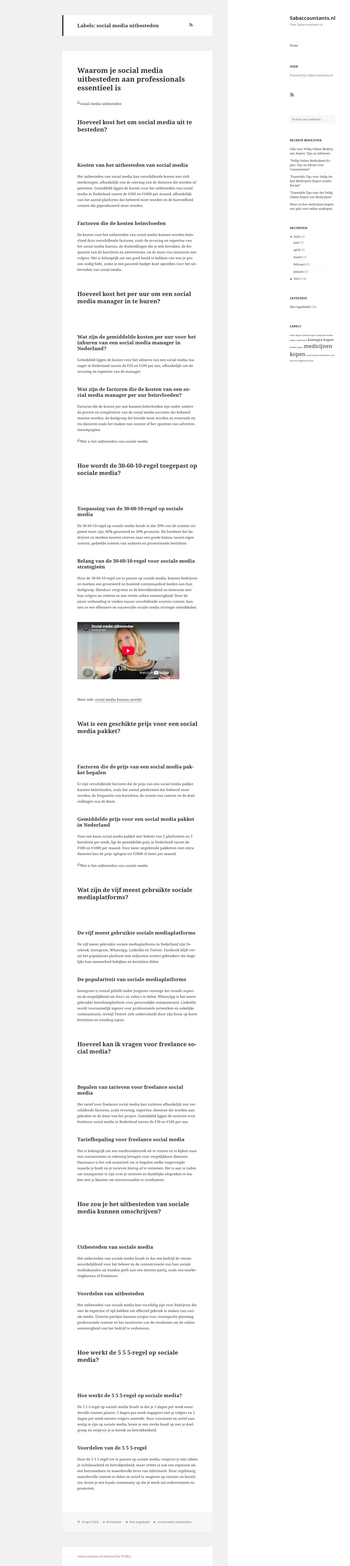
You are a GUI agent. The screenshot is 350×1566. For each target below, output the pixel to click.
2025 (296, 279)
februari (299, 264)
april (296, 250)
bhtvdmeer (114, 1522)
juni (296, 243)
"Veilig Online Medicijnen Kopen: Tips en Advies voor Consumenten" (310, 165)
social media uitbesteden (318, 355)
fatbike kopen (309, 335)
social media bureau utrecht (118, 699)
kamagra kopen (321, 339)
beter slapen (296, 335)
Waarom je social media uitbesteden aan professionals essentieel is (131, 78)
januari (298, 272)
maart (297, 257)
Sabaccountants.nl (312, 18)
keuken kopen (296, 347)
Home (294, 45)
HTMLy (126, 1556)
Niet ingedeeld (300, 307)
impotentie (301, 340)
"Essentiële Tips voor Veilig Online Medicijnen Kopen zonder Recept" (311, 181)
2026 (296, 237)
